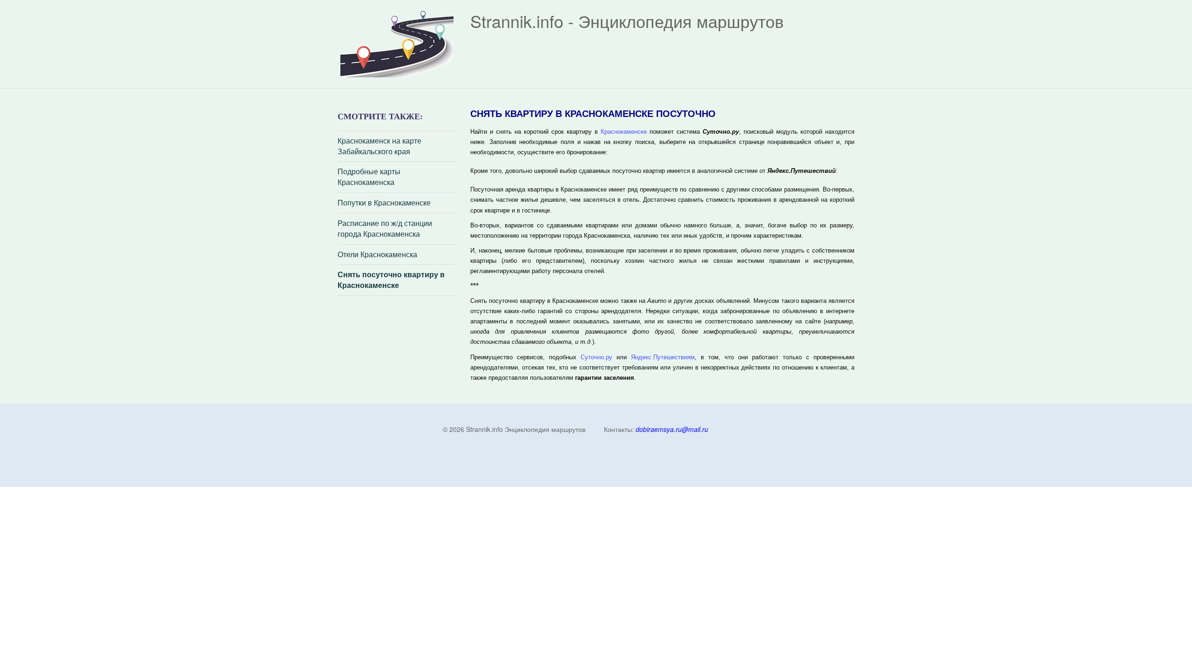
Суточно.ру (596, 357)
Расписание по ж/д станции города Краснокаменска (385, 228)
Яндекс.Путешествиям (663, 357)
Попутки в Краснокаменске (384, 203)
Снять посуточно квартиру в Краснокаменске (391, 279)
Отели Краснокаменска (377, 254)
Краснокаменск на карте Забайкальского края (379, 146)
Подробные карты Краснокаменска (369, 176)
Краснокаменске (624, 131)
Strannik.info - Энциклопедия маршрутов (627, 21)
